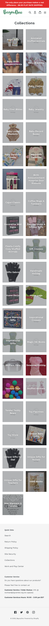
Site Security (10, 554)
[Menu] (45, 12)
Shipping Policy (11, 548)
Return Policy (11, 542)
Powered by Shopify (31, 618)
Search (8, 535)
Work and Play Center (14, 566)
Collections (10, 560)
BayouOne (20, 618)
